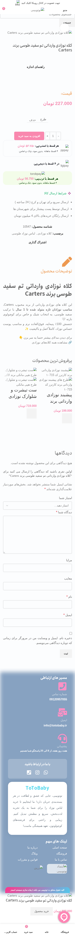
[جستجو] (12, 10)
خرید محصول (41, 911)
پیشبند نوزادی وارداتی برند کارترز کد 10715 (57, 401)
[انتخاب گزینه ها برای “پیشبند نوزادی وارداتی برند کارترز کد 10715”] (67, 418)
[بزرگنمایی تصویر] (64, 27)
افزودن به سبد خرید (29, 136)
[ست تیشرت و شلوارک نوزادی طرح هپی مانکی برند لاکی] (20, 372)
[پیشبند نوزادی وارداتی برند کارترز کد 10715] (55, 372)
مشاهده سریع (67, 428)
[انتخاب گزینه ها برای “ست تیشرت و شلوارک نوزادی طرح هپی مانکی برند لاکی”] (32, 413)
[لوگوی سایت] (37, 9)
